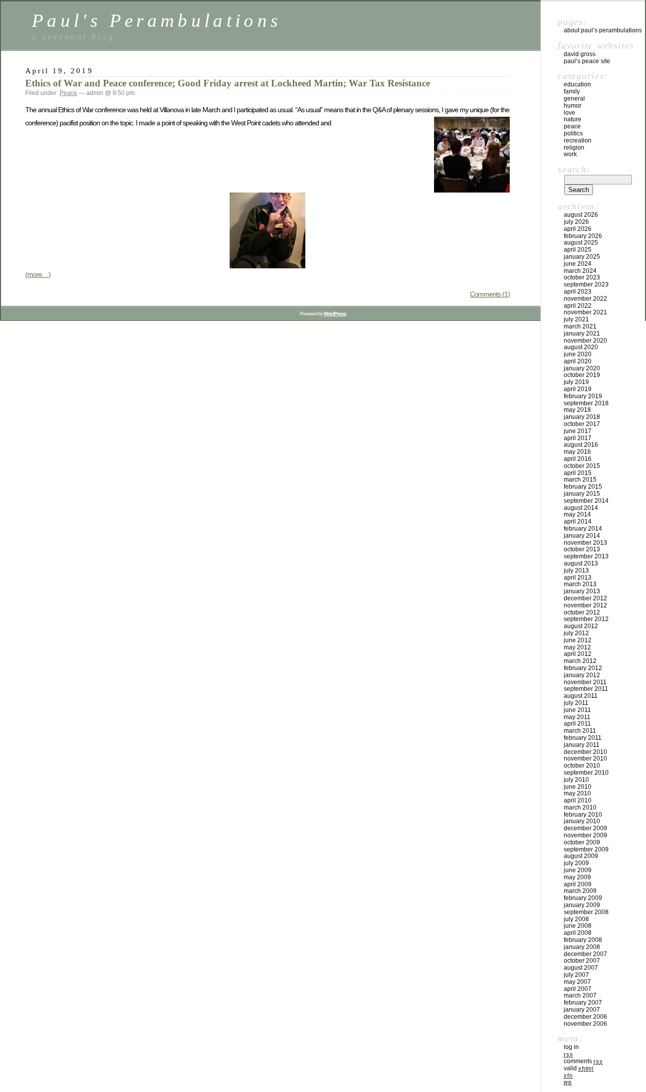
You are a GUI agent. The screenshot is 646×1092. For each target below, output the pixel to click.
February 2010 (583, 814)
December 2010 (585, 751)
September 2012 (586, 619)
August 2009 (581, 856)
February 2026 (583, 236)
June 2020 (577, 354)
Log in (571, 1047)
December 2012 (585, 598)
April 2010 (577, 800)
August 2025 (581, 242)
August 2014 (581, 507)
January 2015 (582, 493)
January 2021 (582, 333)
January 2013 (582, 591)
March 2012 (580, 660)
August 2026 (581, 214)
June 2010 (577, 786)
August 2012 (581, 626)
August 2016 (581, 444)
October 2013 (582, 549)
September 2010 (586, 772)
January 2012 (582, 675)
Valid (579, 1068)
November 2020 (585, 340)
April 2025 (577, 249)
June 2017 (577, 431)
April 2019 (577, 389)
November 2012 (585, 605)
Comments (583, 1061)
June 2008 (577, 925)
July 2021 (576, 319)
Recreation (577, 140)
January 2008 (582, 947)
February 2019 (583, 396)
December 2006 (585, 1016)
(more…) (37, 274)
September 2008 (586, 912)
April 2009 (577, 884)
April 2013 (577, 577)
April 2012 (577, 653)
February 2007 (583, 1002)
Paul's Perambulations (157, 20)
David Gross (580, 54)
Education (577, 84)
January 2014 (582, 535)
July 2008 (576, 919)
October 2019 (582, 374)
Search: (574, 169)
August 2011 (581, 695)
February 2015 (583, 486)
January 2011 (582, 744)
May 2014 (577, 514)
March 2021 (580, 326)
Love (569, 112)
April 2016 (577, 458)
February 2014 (583, 528)
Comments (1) (490, 294)
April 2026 (577, 228)
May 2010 (577, 793)
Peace (68, 93)
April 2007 (577, 988)
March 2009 (580, 890)
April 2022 (577, 305)
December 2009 (585, 828)
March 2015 (580, 479)
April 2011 (577, 723)
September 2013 (586, 556)
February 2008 (583, 939)
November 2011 (585, 682)
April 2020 (577, 361)
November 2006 (585, 1023)
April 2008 (577, 932)
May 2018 (577, 409)
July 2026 (576, 221)
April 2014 (577, 521)
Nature (572, 119)
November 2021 (585, 312)
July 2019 (576, 382)
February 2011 (583, 737)
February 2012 (583, 668)
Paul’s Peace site (587, 61)
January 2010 (582, 821)
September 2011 (586, 688)
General (574, 98)
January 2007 (582, 1009)
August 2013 (581, 563)
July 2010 (576, 779)
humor (572, 105)
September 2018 (586, 403)
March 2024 (580, 270)
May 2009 (577, 877)
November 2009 (585, 835)
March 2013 (580, 584)
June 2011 (577, 710)
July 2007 (576, 974)
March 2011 (580, 730)
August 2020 (581, 347)
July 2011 (576, 702)
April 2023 (577, 291)
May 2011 (577, 717)
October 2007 (582, 960)
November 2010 (585, 758)
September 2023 (586, 284)
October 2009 (582, 842)
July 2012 (576, 633)
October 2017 (582, 424)
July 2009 (576, 863)
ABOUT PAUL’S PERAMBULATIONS (603, 30)
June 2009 (577, 870)
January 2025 (582, 256)
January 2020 (582, 368)
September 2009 (586, 849)
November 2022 (585, 298)
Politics (573, 133)
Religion (574, 147)
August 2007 (581, 967)
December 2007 (585, 954)
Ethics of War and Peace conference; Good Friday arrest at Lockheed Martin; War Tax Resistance (227, 83)
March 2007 (580, 995)
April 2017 (577, 438)
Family (572, 91)
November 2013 (585, 542)
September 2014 (586, 500)
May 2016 (577, 451)
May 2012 (577, 647)
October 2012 (582, 612)
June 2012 (577, 640)
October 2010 (582, 765)
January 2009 (582, 905)
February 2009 (583, 897)
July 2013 (576, 570)
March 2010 (580, 807)
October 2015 (582, 465)
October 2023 (582, 277)
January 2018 (582, 416)
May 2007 (577, 981)
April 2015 (577, 473)
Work (570, 154)
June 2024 (577, 263)
